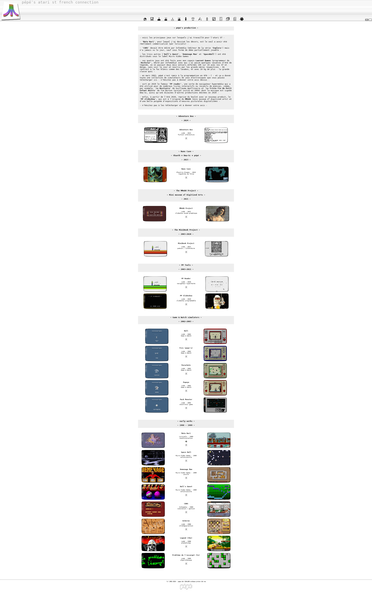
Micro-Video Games (183, 455)
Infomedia (183, 507)
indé (183, 133)
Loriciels (183, 436)
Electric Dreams (183, 172)
